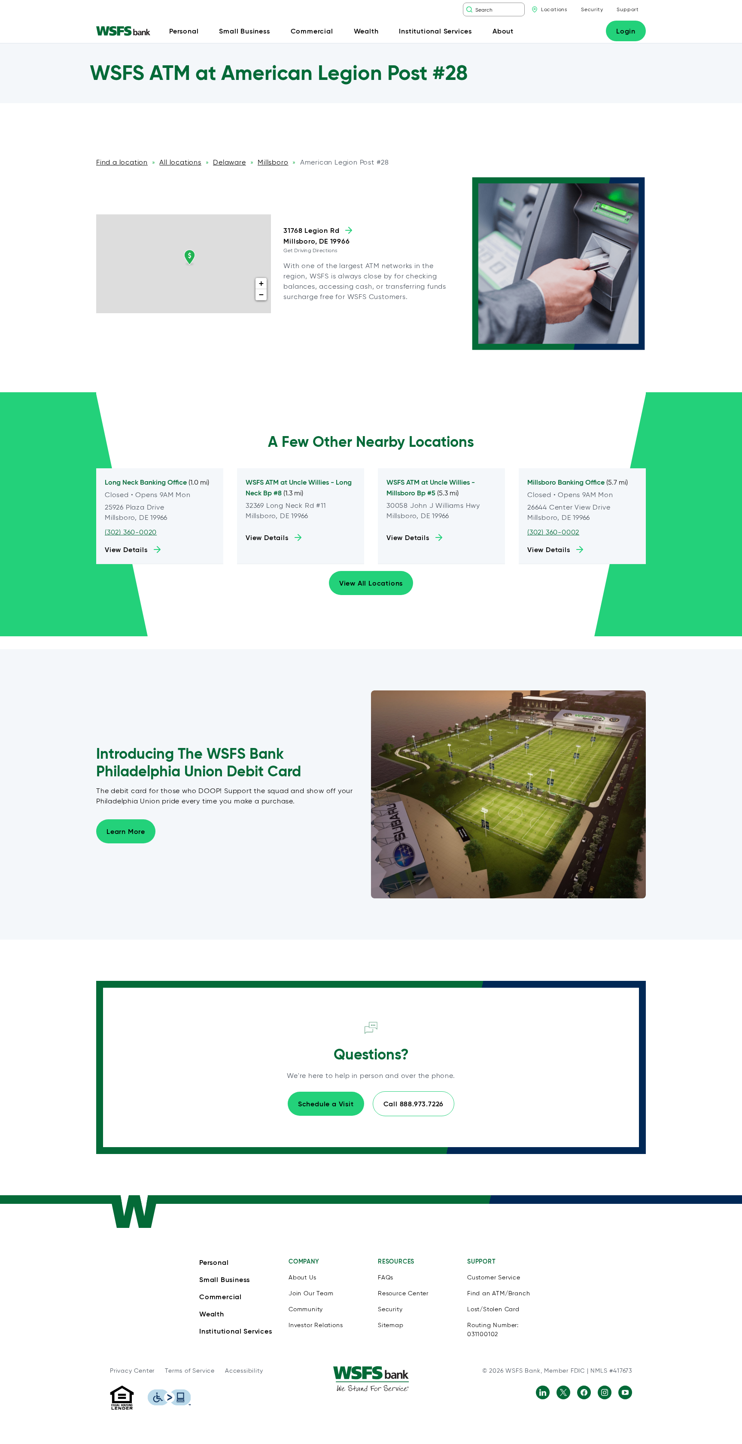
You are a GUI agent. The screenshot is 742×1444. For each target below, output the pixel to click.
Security (592, 9)
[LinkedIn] (543, 1392)
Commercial (220, 1296)
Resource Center (403, 1293)
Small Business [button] (244, 31)
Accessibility (244, 1370)
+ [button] (261, 283)
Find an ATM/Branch (498, 1293)
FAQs (385, 1277)
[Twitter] (563, 1392)
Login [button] (626, 31)
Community (306, 1309)
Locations (554, 9)
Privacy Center (132, 1370)
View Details (126, 549)
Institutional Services (235, 1331)
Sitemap (391, 1325)
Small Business (224, 1279)
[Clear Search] (519, 9)
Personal (213, 1262)
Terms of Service (190, 1370)
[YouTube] (625, 1392)
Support (628, 9)
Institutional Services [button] (435, 31)
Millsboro (273, 162)
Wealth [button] (366, 31)
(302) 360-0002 (553, 532)
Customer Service (493, 1277)
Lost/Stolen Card (493, 1309)
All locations (180, 162)
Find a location (122, 162)
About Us (302, 1277)
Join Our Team (311, 1293)
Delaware (229, 162)
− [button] (261, 294)
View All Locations (371, 583)
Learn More (125, 831)
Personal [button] (183, 31)
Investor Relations (316, 1325)
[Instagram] (604, 1392)
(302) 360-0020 (131, 532)
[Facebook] (584, 1392)
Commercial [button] (312, 31)
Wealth (211, 1314)
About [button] (503, 31)
